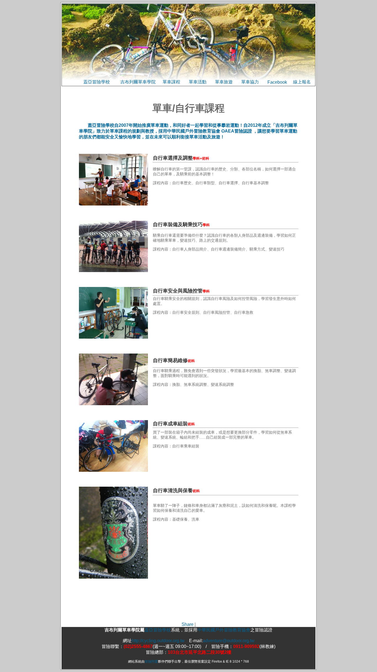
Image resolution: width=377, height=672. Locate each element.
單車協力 (250, 82)
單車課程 (171, 82)
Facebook (277, 82)
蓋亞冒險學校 (96, 82)
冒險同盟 (151, 661)
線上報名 (302, 82)
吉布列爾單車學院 (138, 82)
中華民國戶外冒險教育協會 (223, 630)
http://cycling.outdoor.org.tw (158, 640)
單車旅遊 (224, 82)
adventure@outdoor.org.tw (228, 640)
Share (187, 624)
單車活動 (197, 82)
